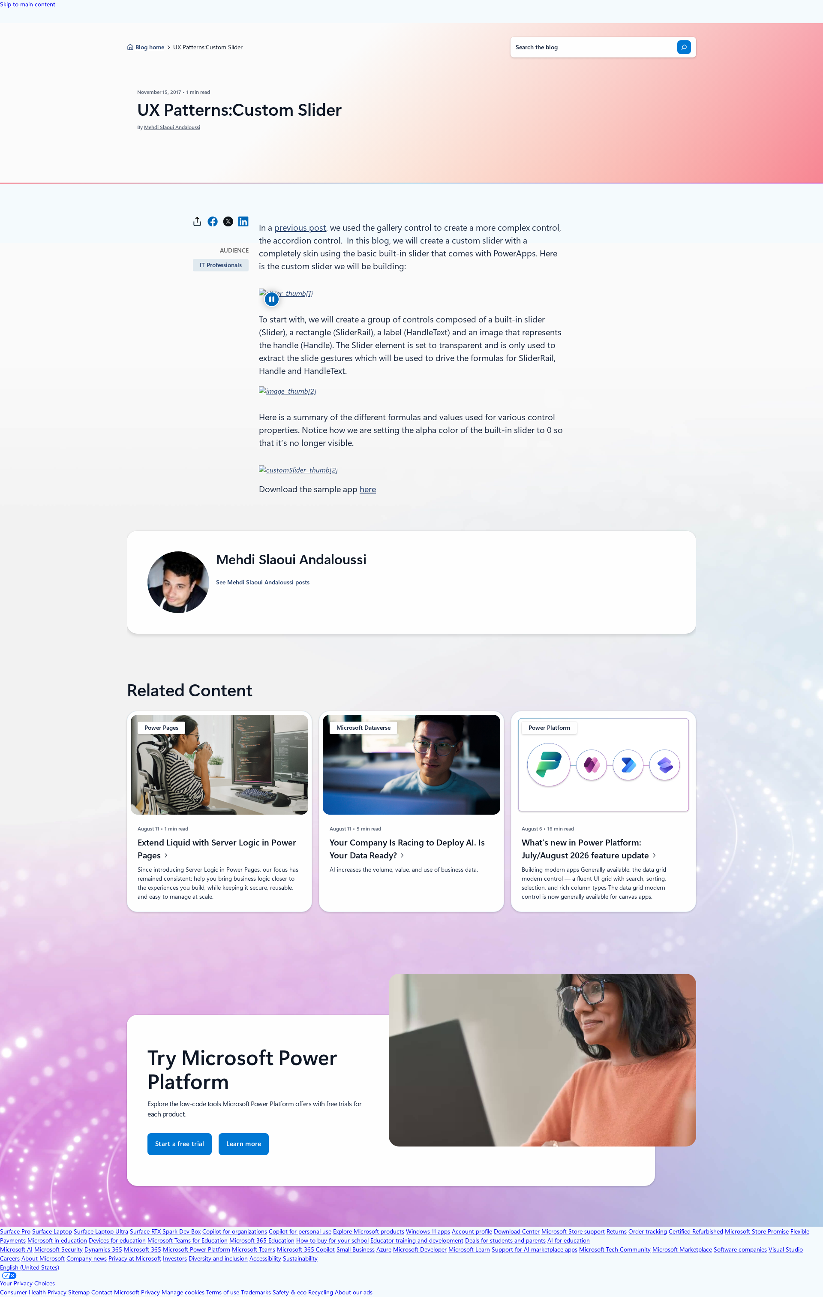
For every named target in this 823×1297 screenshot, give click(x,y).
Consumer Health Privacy (33, 1292)
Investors (175, 1258)
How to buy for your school (332, 1240)
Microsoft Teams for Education (187, 1240)
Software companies (740, 1249)
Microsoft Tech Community (615, 1249)
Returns (617, 1231)
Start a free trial (179, 1144)
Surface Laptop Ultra (101, 1231)
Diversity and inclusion (218, 1258)
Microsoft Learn (469, 1249)
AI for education (568, 1240)
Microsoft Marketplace (682, 1249)
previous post (300, 228)
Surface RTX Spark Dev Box (165, 1231)
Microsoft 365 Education (261, 1240)
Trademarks (256, 1292)
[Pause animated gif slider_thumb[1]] (271, 299)
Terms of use (222, 1292)
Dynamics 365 (103, 1249)
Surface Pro (15, 1231)
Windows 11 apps (428, 1231)
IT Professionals (221, 265)
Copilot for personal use (300, 1231)
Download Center (517, 1231)
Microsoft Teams (253, 1249)
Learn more (243, 1144)
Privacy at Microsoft (134, 1258)
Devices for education (117, 1240)
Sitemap (79, 1292)
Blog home (149, 47)
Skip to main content (27, 4)
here (368, 489)
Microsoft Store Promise (757, 1231)
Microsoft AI (16, 1249)
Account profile (472, 1231)
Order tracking (647, 1231)
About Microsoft (43, 1258)
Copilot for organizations (234, 1231)
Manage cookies (183, 1292)
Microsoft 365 (142, 1249)
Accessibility (265, 1258)
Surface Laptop (52, 1231)
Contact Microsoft (115, 1292)
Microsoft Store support (573, 1231)
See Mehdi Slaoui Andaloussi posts (262, 582)
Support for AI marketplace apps (534, 1249)
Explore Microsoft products (368, 1231)
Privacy (151, 1292)
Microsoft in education (57, 1240)
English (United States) (29, 1267)
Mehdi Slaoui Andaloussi (172, 127)
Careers (10, 1258)
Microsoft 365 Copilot (306, 1249)
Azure (383, 1249)
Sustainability (300, 1258)
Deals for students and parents (505, 1240)
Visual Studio (786, 1249)
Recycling (320, 1292)
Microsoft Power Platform (196, 1249)
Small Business (355, 1249)
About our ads (353, 1292)
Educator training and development (416, 1240)
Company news (86, 1258)
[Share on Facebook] (212, 221)
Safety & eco (289, 1292)
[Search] (684, 47)
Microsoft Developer (420, 1249)
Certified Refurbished (696, 1231)
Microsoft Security (58, 1249)
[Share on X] (228, 221)
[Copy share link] (197, 221)
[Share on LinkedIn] (243, 221)
